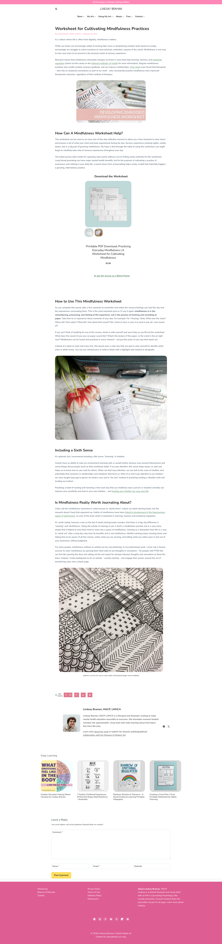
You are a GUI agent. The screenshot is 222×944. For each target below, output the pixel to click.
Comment (57, 832)
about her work (101, 731)
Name (55, 866)
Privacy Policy (94, 888)
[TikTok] (117, 919)
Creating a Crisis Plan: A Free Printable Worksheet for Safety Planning (163, 797)
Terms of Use (94, 892)
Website (138, 866)
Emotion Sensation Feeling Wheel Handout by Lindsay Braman (55, 795)
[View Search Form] (56, 9)
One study (135, 67)
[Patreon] (122, 919)
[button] (89, 232)
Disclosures (93, 898)
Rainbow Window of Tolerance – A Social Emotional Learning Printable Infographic (129, 797)
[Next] (177, 782)
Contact (41, 895)
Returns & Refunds (46, 892)
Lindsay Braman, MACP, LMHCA (69, 34)
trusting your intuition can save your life (130, 491)
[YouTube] (111, 919)
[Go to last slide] (45, 782)
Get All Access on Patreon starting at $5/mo (111, 2)
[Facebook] (105, 919)
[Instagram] (94, 919)
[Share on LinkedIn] (83, 695)
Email (96, 866)
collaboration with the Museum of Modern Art (104, 735)
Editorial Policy (94, 895)
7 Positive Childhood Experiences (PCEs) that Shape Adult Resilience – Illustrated (92, 797)
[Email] (128, 919)
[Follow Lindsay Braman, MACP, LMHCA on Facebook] (164, 726)
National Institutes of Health (104, 63)
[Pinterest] (100, 919)
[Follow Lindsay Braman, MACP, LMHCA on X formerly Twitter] (168, 726)
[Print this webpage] (90, 695)
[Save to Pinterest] (76, 695)
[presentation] (56, 776)
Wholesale (42, 888)
